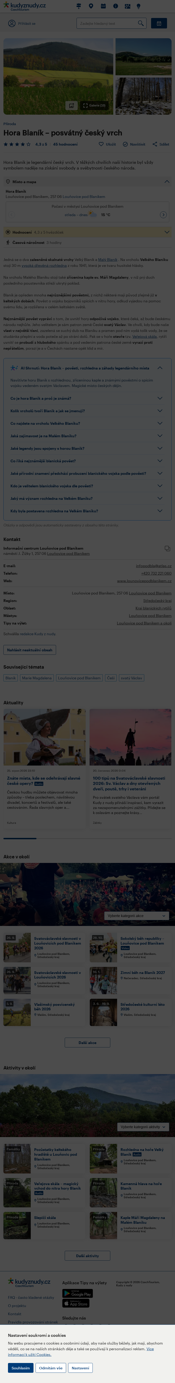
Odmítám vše (50, 1368)
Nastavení (80, 1368)
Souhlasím (21, 1368)
